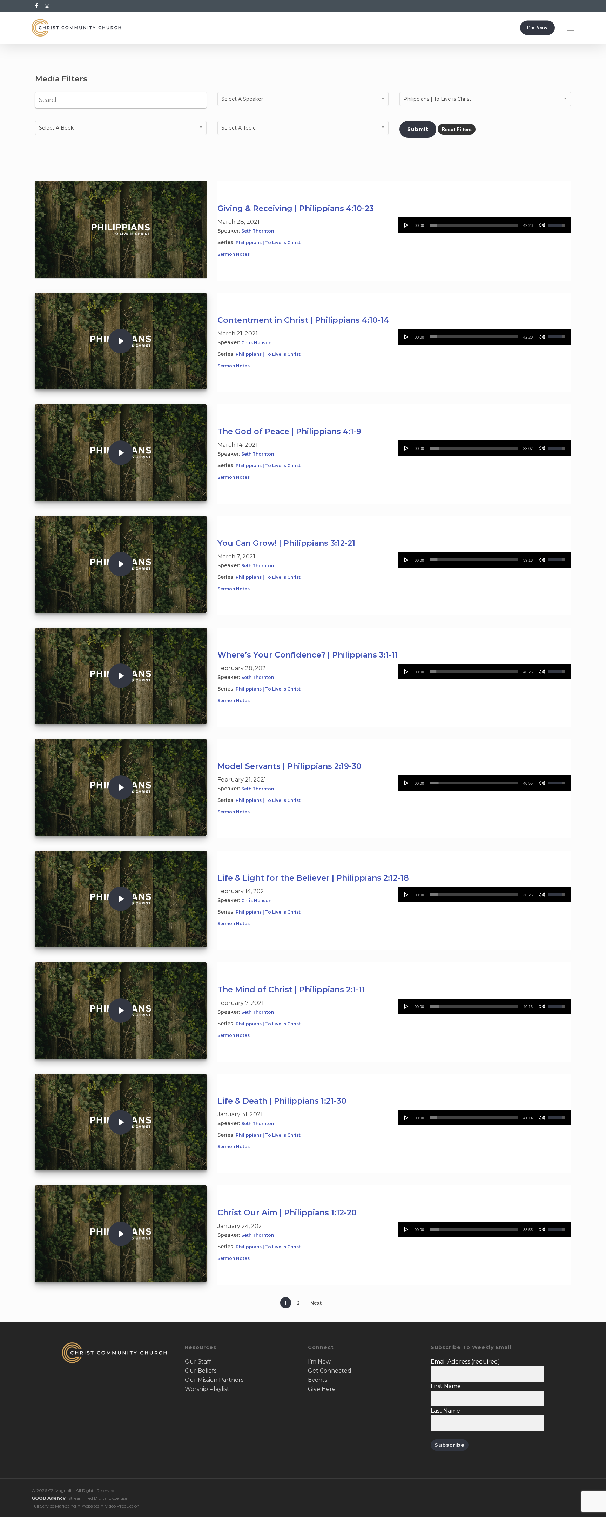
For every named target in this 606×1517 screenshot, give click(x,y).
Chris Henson (256, 342)
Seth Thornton (257, 231)
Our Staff (198, 1361)
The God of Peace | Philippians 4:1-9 (289, 431)
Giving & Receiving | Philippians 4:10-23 (295, 208)
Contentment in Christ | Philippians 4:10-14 (303, 320)
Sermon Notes (233, 254)
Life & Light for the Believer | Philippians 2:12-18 (313, 878)
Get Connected (329, 1370)
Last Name (445, 1410)
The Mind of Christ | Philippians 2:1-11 (291, 989)
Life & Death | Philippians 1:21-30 (281, 1101)
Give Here (322, 1389)
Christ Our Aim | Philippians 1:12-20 (287, 1212)
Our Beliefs (200, 1370)
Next (316, 1303)
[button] (570, 27)
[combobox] (303, 99)
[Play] (406, 225)
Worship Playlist (207, 1389)
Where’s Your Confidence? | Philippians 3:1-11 (307, 655)
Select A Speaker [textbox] (242, 99)
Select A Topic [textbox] (238, 128)
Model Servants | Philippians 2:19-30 (289, 766)
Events (317, 1380)
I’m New (319, 1361)
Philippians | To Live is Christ (268, 242)
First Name (446, 1386)
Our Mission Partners (214, 1380)
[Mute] (542, 225)
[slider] (474, 225)
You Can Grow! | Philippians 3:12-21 (286, 543)
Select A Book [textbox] (56, 128)
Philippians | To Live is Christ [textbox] (437, 99)
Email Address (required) (465, 1361)
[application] (484, 225)
